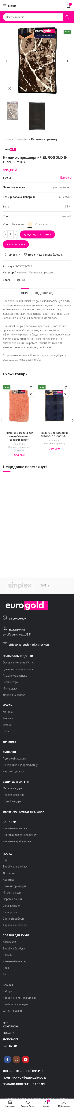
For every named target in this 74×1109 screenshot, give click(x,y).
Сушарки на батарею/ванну (20, 765)
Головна (8, 139)
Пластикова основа (15, 675)
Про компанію (10, 1024)
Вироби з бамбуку (14, 948)
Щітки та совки (12, 1010)
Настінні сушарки (13, 771)
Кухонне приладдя (14, 886)
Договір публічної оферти (23, 1071)
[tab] (25, 292)
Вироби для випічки (15, 866)
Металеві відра (12, 788)
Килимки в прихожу (44, 139)
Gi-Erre (45, 585)
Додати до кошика (37, 234)
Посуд (7, 853)
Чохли (8, 705)
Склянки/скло (11, 905)
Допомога (10, 1039)
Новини (8, 1033)
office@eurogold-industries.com (29, 644)
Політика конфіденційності (24, 1077)
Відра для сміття (16, 781)
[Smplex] (20, 586)
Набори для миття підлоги (19, 997)
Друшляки (9, 873)
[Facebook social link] (14, 280)
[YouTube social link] (25, 1059)
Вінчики (7, 955)
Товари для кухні (16, 935)
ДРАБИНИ (9, 741)
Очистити (43, 224)
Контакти (10, 1046)
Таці (5, 974)
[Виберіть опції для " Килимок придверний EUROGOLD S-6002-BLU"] (66, 394)
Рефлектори (10, 682)
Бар (5, 860)
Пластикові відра (13, 795)
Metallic (8, 712)
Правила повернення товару (24, 1084)
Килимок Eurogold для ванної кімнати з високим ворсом (19, 436)
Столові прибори (13, 918)
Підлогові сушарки (14, 758)
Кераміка (8, 879)
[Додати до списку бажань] (31, 387)
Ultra (6, 731)
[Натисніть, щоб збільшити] (9, 88)
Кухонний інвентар (15, 961)
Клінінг (8, 985)
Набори (7, 991)
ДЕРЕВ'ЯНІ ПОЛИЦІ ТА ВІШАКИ (23, 811)
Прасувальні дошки (18, 656)
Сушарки (9, 752)
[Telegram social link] (18, 280)
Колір (6, 224)
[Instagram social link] (16, 1059)
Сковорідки (10, 912)
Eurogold (65, 177)
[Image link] (25, 605)
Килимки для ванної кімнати (19, 449)
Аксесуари (9, 942)
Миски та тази (12, 892)
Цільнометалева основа (18, 669)
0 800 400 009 (17, 618)
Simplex (7, 725)
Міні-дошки (10, 688)
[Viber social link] (23, 280)
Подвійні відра (12, 801)
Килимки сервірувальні (17, 841)
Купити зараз (16, 244)
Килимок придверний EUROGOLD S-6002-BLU (54, 434)
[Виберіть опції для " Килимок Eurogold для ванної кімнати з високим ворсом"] (31, 394)
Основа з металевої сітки (19, 662)
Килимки (22, 139)
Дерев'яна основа (14, 695)
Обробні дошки (12, 899)
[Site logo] (37, 5)
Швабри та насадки (15, 1004)
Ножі (6, 968)
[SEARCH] (67, 17)
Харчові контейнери (15, 925)
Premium (8, 718)
